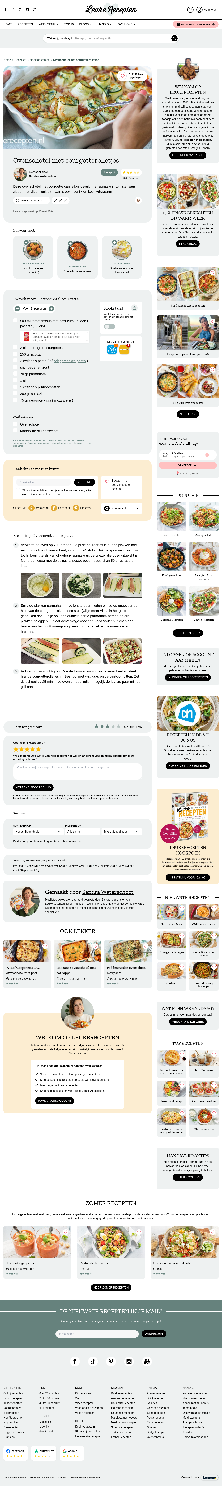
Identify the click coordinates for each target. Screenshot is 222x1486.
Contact (62, 1477)
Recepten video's (193, 1427)
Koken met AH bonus (196, 1403)
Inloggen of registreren (188, 677)
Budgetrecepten (156, 1432)
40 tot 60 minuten (50, 1403)
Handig (103, 24)
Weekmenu (47, 24)
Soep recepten (156, 1412)
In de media (190, 1407)
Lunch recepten (13, 1398)
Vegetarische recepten (89, 1407)
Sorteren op (22, 825)
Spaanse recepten (122, 1427)
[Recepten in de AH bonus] (188, 713)
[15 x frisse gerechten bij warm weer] (188, 191)
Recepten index (187, 632)
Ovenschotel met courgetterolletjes (76, 59)
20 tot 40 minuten (50, 1398)
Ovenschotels (155, 1437)
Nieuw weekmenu (194, 1398)
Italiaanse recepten (122, 1412)
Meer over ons (77, 1053)
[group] (188, 455)
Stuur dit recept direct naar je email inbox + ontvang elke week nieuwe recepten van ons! (56, 492)
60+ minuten (47, 1407)
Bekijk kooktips (188, 1177)
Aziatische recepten (123, 1398)
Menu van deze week (188, 1021)
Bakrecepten (11, 1427)
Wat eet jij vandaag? (59, 38)
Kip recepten (83, 1393)
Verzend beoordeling (33, 787)
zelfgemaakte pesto (70, 361)
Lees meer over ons (188, 155)
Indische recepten (122, 1407)
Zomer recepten (156, 1393)
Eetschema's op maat (195, 24)
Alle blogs (188, 414)
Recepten (25, 24)
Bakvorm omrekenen (195, 1437)
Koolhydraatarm (85, 1426)
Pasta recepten (156, 1417)
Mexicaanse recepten (124, 1422)
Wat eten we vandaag (196, 1393)
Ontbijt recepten (13, 1393)
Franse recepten (121, 1437)
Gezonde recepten (158, 1407)
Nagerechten (11, 1422)
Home (7, 24)
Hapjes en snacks (14, 1432)
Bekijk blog (188, 243)
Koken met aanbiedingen (188, 765)
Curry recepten (156, 1422)
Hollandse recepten (123, 1403)
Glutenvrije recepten (87, 1431)
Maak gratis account (54, 1100)
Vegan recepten (85, 1412)
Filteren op (73, 825)
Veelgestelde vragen (14, 1477)
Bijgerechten (11, 1412)
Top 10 (69, 24)
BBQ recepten (155, 1398)
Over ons (125, 24)
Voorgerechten (12, 1407)
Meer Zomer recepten (111, 1287)
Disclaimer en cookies (42, 1477)
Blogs (84, 24)
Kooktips (188, 1432)
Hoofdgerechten (40, 59)
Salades (152, 1403)
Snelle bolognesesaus (77, 271)
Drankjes (9, 1437)
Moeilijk (44, 1426)
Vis (77, 1398)
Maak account (191, 1417)
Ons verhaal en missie (196, 1412)
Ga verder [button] (185, 465)
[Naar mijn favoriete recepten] (190, 9)
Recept (111, 173)
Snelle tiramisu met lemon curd (122, 270)
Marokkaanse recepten (125, 1417)
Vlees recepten (84, 1403)
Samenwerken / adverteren (86, 1477)
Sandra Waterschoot (43, 176)
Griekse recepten (121, 1393)
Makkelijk (45, 1421)
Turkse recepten (121, 1432)
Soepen (152, 1427)
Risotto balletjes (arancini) (33, 270)
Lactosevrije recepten (88, 1436)
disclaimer (18, 446)
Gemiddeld (46, 1431)
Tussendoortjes (12, 1403)
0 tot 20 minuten (49, 1393)
